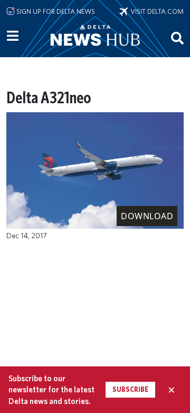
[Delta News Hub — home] (95, 49)
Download (147, 216)
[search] (177, 37)
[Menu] (12, 36)
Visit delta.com (156, 11)
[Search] (177, 37)
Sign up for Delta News (55, 11)
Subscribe (130, 389)
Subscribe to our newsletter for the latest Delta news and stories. (51, 389)
